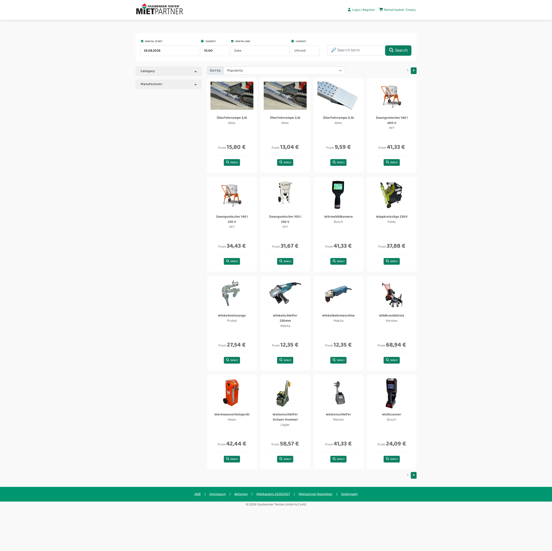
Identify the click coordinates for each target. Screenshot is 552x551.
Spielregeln (349, 494)
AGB (197, 494)
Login (356, 10)
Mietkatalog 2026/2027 (273, 494)
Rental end (242, 41)
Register (369, 10)
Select (234, 162)
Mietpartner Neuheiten (315, 494)
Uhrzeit (210, 41)
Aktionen (241, 494)
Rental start (153, 41)
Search (401, 50)
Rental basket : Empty (399, 10)
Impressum (217, 494)
